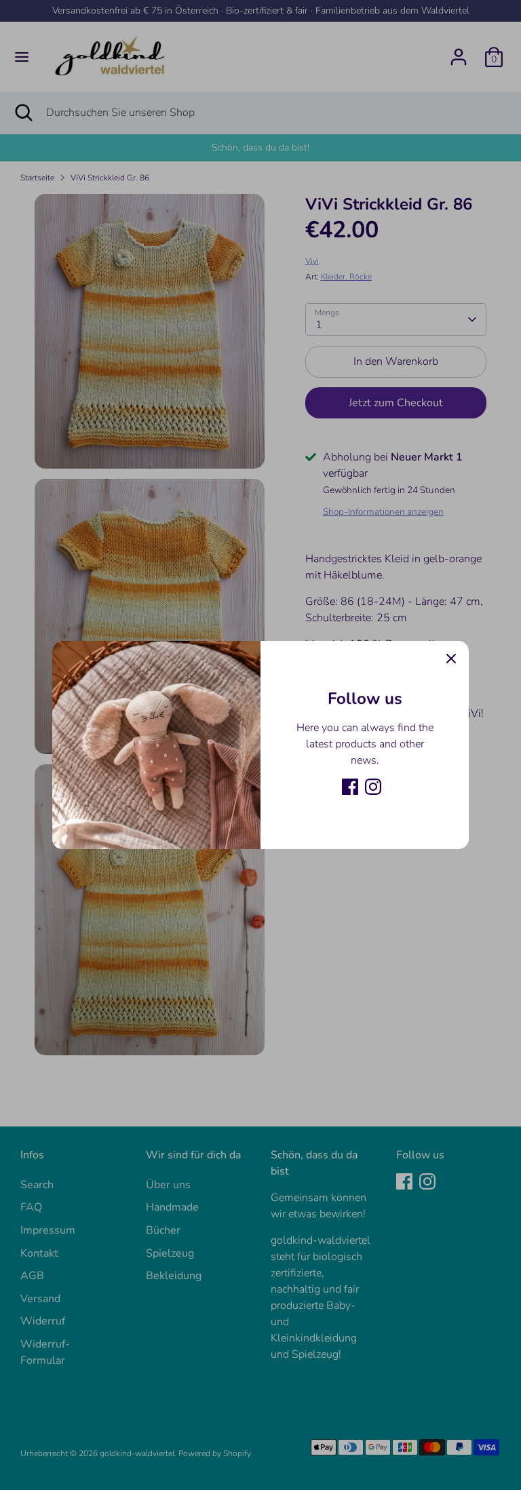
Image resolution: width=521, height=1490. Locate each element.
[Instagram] (373, 787)
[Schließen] (451, 658)
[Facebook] (350, 787)
